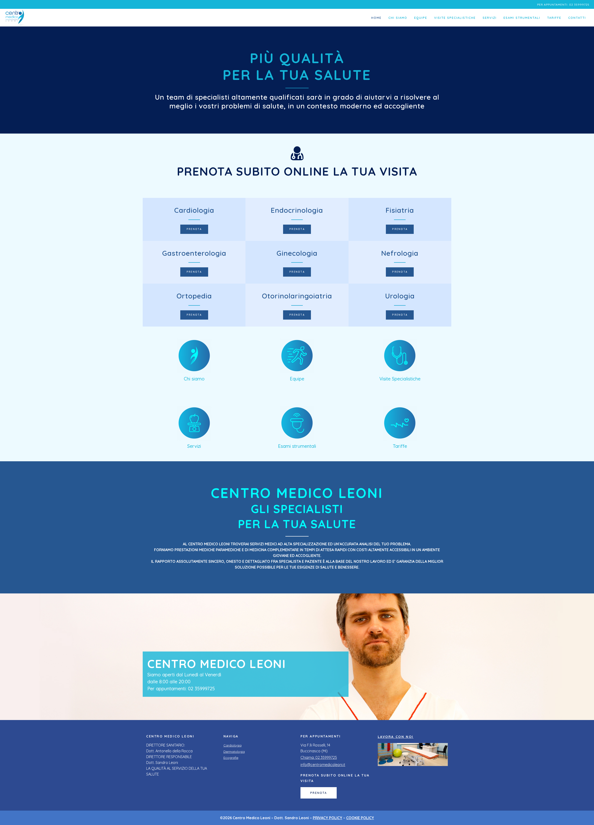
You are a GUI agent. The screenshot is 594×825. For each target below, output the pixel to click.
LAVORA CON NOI (395, 737)
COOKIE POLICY (360, 817)
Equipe (297, 379)
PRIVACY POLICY (327, 817)
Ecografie (230, 758)
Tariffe (400, 446)
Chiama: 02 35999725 (318, 757)
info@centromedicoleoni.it (322, 764)
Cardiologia (232, 745)
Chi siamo (194, 379)
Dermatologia (234, 752)
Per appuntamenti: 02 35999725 (563, 4)
